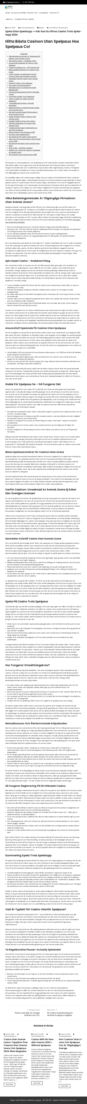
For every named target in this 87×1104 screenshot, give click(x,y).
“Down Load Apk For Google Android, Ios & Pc (27, 1014)
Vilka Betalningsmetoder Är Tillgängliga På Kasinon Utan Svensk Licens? (24, 57)
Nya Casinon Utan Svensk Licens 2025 (23, 155)
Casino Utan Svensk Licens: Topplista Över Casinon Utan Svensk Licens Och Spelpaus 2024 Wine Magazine (16, 1045)
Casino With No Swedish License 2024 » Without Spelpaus (42, 1042)
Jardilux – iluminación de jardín (19, 19)
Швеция (41, 28)
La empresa (43, 13)
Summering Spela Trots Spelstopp (21, 97)
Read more (9, 1084)
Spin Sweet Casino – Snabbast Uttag (22, 61)
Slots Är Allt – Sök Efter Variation (21, 148)
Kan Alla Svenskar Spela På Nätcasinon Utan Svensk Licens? (23, 113)
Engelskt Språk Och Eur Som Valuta (22, 121)
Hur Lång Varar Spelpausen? (19, 135)
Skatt (11, 146)
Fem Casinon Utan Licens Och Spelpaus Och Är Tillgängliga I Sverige (70, 1044)
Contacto (54, 13)
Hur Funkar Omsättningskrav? (20, 85)
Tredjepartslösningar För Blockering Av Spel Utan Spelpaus (23, 129)
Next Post (51, 1010)
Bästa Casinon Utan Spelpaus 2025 (22, 132)
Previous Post (34, 1010)
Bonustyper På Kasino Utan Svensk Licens (24, 143)
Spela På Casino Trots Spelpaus (20, 83)
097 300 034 (29, 2)
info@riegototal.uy (12, 2)
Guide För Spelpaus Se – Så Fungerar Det (24, 67)
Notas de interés (18, 13)
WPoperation (72, 1100)
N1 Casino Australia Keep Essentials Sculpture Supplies (60, 1014)
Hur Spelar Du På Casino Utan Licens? (23, 137)
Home (7, 13)
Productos (32, 13)
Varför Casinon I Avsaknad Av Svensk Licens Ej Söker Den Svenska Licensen (23, 75)
